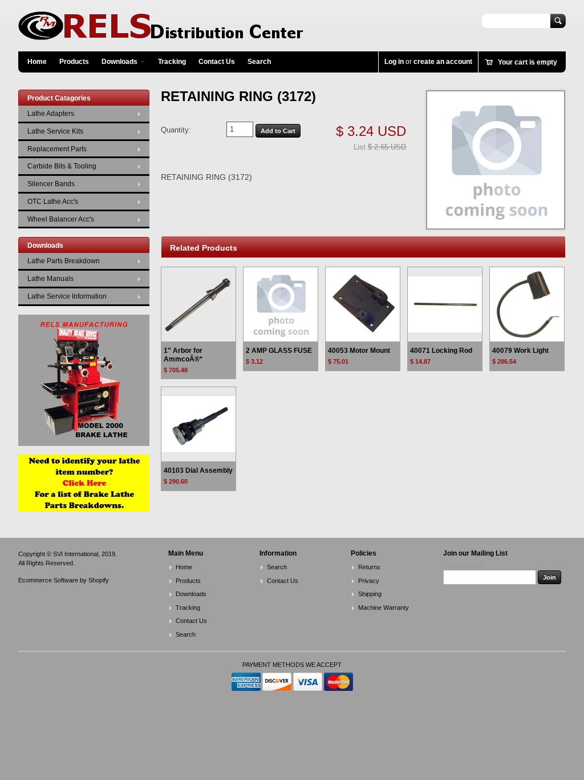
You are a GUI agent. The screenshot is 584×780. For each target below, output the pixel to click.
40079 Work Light (520, 351)
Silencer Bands (51, 184)
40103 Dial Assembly (198, 471)
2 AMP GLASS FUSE (279, 351)
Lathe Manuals (50, 279)
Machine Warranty (383, 607)
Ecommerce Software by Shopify (63, 580)
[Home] (160, 34)
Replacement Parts (57, 149)
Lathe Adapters (50, 114)
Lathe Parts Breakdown (63, 261)
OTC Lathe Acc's (52, 202)
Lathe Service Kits (55, 131)
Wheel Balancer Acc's (60, 219)
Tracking (172, 62)
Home (37, 62)
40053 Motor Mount (359, 351)
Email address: (463, 565)
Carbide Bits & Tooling (61, 166)
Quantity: (176, 130)
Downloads (119, 62)
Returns (369, 567)
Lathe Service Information (67, 296)
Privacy (368, 580)
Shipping (370, 593)
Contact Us (216, 62)
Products (74, 62)
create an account (442, 62)
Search (259, 62)
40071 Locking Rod (441, 351)
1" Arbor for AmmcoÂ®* (183, 355)
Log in (394, 62)
